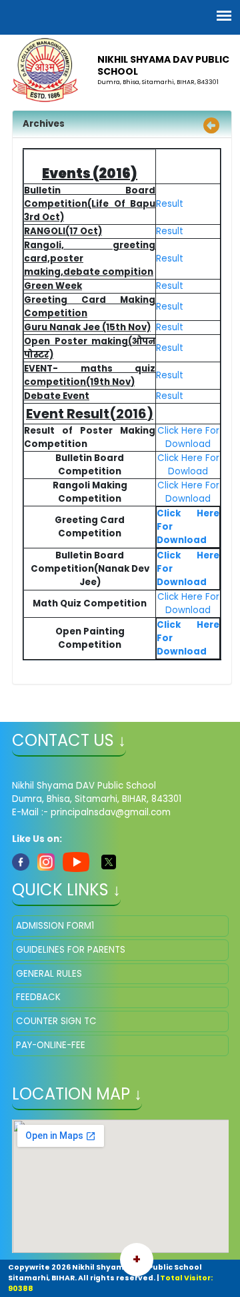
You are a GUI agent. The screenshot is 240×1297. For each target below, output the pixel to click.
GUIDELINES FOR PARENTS (70, 949)
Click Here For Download (188, 437)
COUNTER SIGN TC (56, 1021)
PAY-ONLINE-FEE (50, 1045)
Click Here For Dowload (188, 465)
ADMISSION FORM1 (55, 925)
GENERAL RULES (49, 973)
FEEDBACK (38, 997)
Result (169, 203)
